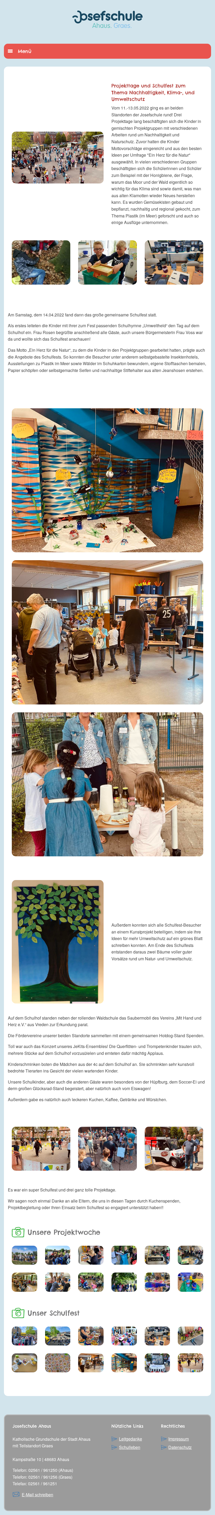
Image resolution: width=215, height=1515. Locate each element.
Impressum (178, 1439)
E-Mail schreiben (37, 1495)
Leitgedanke (130, 1439)
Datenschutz (180, 1447)
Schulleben (129, 1447)
